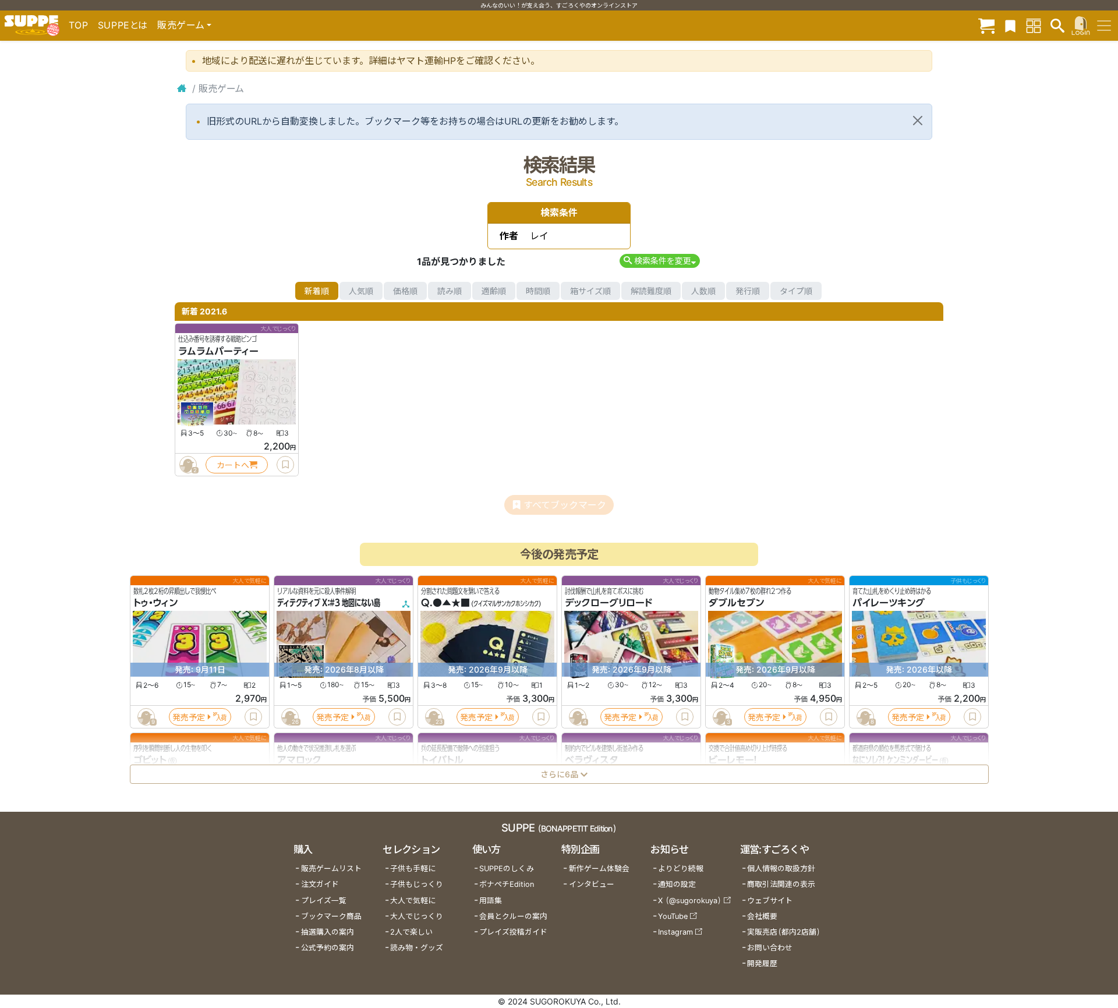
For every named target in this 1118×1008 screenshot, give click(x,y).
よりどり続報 (680, 868)
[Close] (918, 120)
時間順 (538, 291)
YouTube (673, 916)
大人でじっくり (416, 916)
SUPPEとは (123, 25)
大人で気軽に (413, 900)
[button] (659, 260)
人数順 (703, 291)
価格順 (405, 291)
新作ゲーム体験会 (599, 868)
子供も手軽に (413, 868)
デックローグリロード (608, 603)
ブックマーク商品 (331, 916)
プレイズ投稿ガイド (513, 932)
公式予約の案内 (327, 947)
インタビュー (591, 884)
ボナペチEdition (506, 884)
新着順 (317, 291)
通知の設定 (677, 884)
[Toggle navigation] (1104, 25)
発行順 (747, 291)
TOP (79, 25)
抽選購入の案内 (327, 932)
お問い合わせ (769, 947)
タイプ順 (796, 291)
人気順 (361, 291)
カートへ (233, 465)
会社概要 (762, 916)
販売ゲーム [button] (180, 25)
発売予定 (188, 717)
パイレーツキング (888, 603)
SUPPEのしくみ (506, 868)
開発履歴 (762, 963)
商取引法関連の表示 (781, 884)
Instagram (675, 932)
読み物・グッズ (416, 947)
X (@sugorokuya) (689, 900)
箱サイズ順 (590, 291)
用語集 (490, 900)
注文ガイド (320, 884)
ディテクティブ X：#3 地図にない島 (328, 603)
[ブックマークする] (285, 464)
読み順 (449, 291)
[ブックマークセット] (1010, 25)
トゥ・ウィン (155, 603)
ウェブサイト (769, 900)
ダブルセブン (736, 603)
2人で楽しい (411, 932)
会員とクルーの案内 (513, 916)
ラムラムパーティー (218, 351)
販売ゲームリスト (331, 868)
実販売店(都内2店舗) (783, 932)
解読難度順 (651, 291)
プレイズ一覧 (323, 900)
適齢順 (494, 291)
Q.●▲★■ (445, 603)
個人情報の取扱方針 (781, 868)
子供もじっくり (416, 884)
